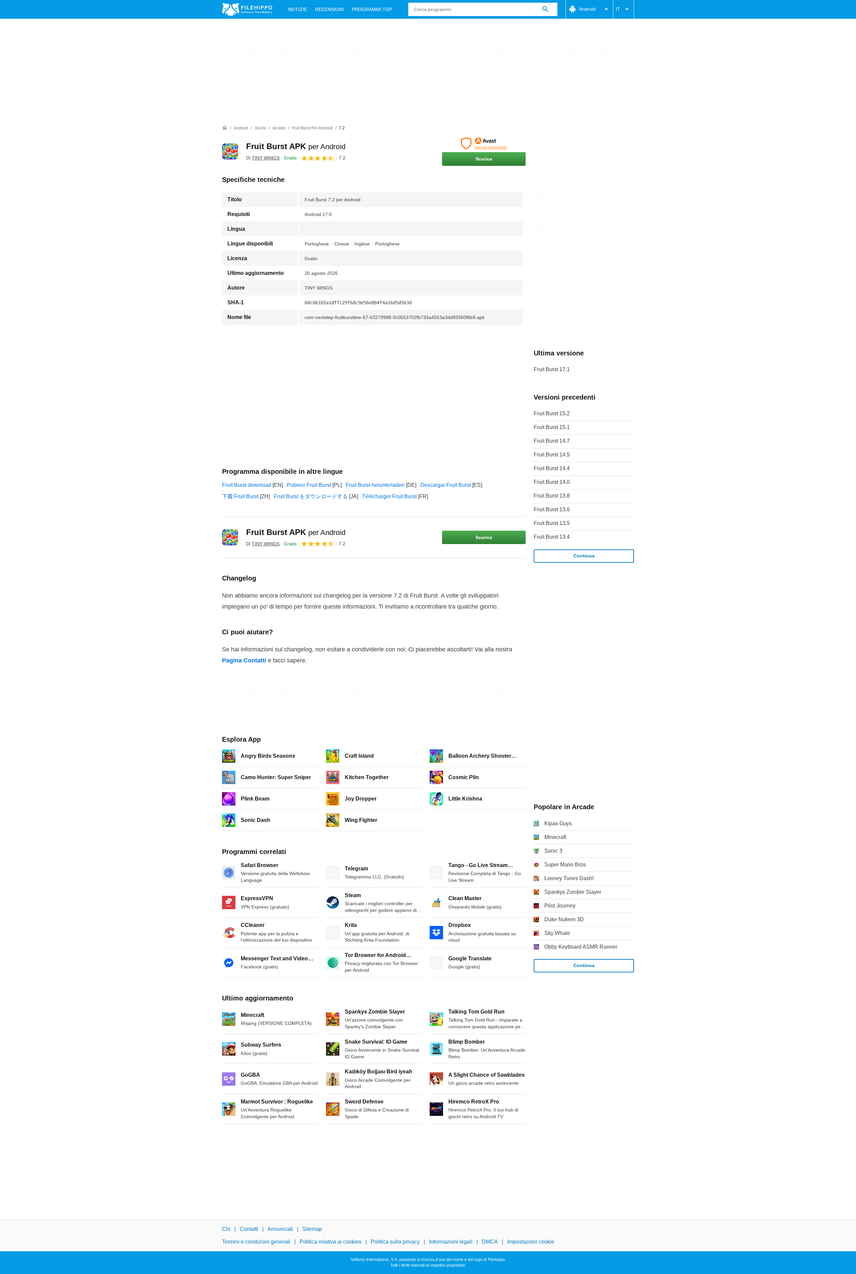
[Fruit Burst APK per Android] (230, 151)
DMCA (490, 1242)
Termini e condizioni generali (256, 1242)
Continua (584, 555)
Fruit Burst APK (295, 146)
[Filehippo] (247, 9)
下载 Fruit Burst (240, 496)
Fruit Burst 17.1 (552, 369)
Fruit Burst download (246, 485)
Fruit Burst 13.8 (552, 496)
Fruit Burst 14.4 (552, 468)
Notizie (297, 9)
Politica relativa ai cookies (330, 1242)
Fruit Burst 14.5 (552, 454)
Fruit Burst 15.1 (552, 427)
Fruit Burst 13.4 (552, 537)
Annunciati (280, 1229)
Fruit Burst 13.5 (552, 523)
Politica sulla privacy (395, 1242)
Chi (226, 1229)
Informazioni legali (450, 1242)
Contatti (249, 1229)
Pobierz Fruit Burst (309, 485)
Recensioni (329, 9)
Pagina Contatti (244, 660)
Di (263, 158)
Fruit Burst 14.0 (552, 482)
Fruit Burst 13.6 (552, 509)
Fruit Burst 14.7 (552, 441)
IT (618, 9)
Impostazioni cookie (530, 1242)
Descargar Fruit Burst (445, 485)
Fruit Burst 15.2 (552, 413)
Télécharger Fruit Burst (389, 496)
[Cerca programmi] (545, 9)
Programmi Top (372, 9)
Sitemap (312, 1229)
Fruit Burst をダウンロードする (311, 496)
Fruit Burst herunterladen (375, 485)
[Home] (224, 128)
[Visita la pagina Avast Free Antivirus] (484, 143)
